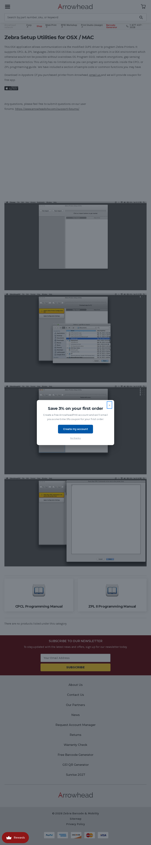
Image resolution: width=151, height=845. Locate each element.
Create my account (75, 429)
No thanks (75, 437)
